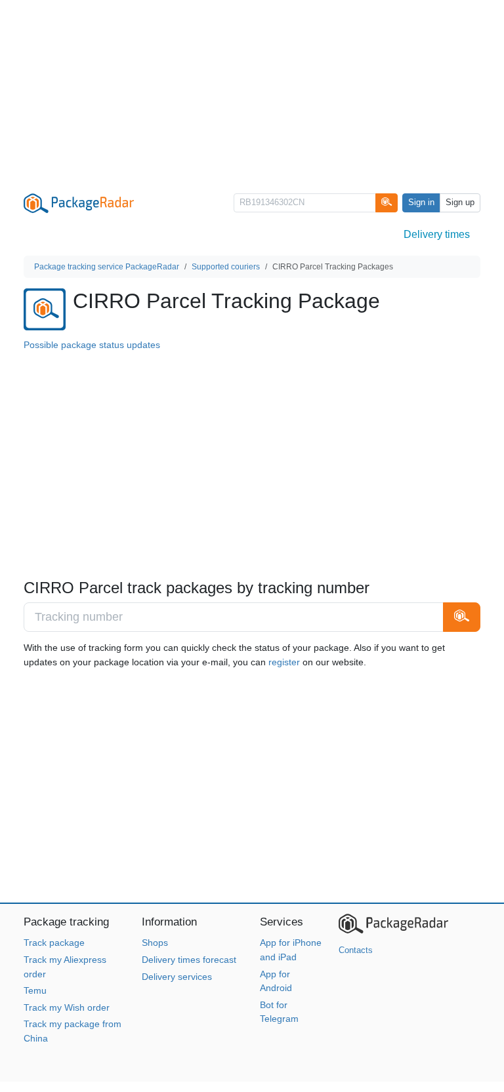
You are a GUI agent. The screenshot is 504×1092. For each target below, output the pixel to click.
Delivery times (437, 234)
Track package (54, 942)
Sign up (460, 202)
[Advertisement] (252, 92)
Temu (35, 990)
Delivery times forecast (189, 959)
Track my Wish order (67, 1007)
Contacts (356, 950)
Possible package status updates (92, 345)
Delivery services (177, 976)
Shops (155, 942)
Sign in (421, 202)
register (284, 662)
